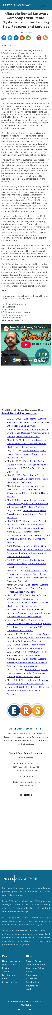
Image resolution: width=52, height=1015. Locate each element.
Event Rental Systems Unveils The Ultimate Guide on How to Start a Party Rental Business (26, 443)
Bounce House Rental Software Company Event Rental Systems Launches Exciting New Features (29, 637)
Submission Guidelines (32, 977)
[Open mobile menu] (43, 5)
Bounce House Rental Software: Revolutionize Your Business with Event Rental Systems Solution (26, 524)
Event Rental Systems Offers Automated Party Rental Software (28, 690)
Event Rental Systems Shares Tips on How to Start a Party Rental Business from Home (27, 588)
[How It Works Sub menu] (19, 961)
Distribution (8, 975)
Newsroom (32, 986)
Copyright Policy (35, 968)
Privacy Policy (33, 961)
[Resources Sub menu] (16, 982)
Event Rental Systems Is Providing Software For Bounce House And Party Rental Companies (27, 662)
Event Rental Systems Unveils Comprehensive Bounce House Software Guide (26, 454)
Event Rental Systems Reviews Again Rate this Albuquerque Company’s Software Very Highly (27, 673)
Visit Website (26, 786)
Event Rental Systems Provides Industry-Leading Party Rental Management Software (27, 478)
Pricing (5, 968)
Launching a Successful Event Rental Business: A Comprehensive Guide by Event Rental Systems (28, 433)
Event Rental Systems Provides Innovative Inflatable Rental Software (26, 514)
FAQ (4, 979)
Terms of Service (35, 965)
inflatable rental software (13, 53)
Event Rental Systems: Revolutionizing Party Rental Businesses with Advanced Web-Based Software (27, 503)
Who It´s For (9, 965)
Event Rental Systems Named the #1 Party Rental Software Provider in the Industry (26, 563)
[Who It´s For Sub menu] (19, 965)
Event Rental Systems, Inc (13, 315)
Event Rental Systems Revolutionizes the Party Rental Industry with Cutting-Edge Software (28, 422)
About (5, 972)
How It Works (9, 961)
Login (29, 989)
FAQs (29, 972)
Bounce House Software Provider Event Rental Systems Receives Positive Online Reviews (28, 613)
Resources (8, 982)
